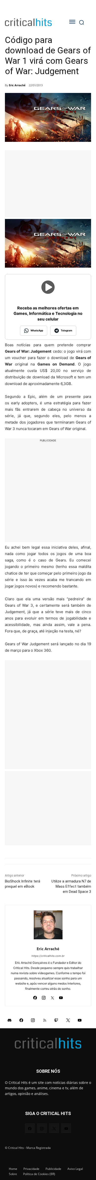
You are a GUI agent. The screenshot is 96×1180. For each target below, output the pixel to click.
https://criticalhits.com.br (48, 956)
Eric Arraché (17, 85)
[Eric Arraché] (48, 924)
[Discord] (9, 1020)
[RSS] (44, 1020)
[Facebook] (35, 996)
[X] (52, 996)
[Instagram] (44, 996)
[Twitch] (56, 1020)
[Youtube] (61, 996)
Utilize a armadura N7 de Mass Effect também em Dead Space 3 (71, 886)
